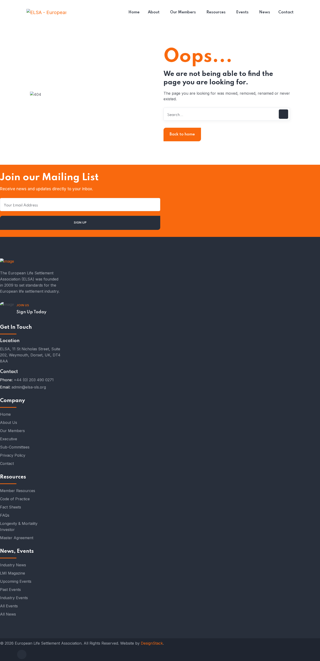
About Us (8, 422)
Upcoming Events (15, 581)
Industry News (13, 565)
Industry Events (14, 597)
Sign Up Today (31, 312)
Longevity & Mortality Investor (18, 526)
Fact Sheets (10, 507)
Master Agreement (16, 537)
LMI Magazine (12, 573)
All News (8, 614)
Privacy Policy (12, 455)
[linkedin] (21, 654)
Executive (8, 439)
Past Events (10, 589)
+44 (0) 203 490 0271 (34, 379)
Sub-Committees (15, 447)
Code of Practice (15, 499)
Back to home (182, 134)
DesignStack (152, 643)
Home (5, 414)
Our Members (12, 430)
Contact (7, 463)
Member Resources (17, 490)
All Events (9, 606)
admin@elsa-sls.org (28, 387)
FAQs (4, 515)
